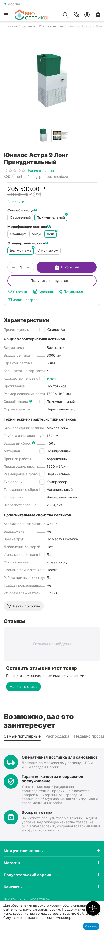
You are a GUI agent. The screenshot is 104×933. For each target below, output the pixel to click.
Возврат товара (37, 812)
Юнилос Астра (51, 26)
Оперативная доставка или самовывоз (59, 757)
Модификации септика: (29, 226)
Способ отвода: (22, 210)
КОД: (7, 176)
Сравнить (46, 292)
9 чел (51, 378)
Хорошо (91, 926)
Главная (10, 26)
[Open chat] (93, 908)
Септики (28, 26)
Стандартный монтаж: (28, 243)
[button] (70, 291)
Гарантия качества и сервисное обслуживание (52, 778)
